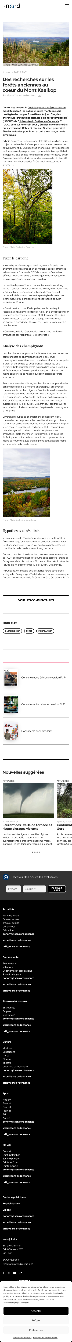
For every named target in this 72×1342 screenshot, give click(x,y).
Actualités (9, 781)
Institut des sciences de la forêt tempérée (41, 117)
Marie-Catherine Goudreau (21, 95)
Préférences (36, 1330)
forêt (29, 631)
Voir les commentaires (36, 600)
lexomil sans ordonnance (17, 940)
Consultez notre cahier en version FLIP (43, 704)
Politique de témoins (22, 1337)
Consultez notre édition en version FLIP (43, 677)
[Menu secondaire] (67, 5)
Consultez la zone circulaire (36, 731)
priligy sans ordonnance (16, 946)
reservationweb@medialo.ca (18, 1263)
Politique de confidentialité (45, 1337)
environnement (12, 631)
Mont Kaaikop (45, 631)
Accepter (36, 1311)
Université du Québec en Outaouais (39, 121)
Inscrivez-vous (57, 889)
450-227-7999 (11, 1260)
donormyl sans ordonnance (18, 933)
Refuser (36, 1320)
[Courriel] (39, 95)
